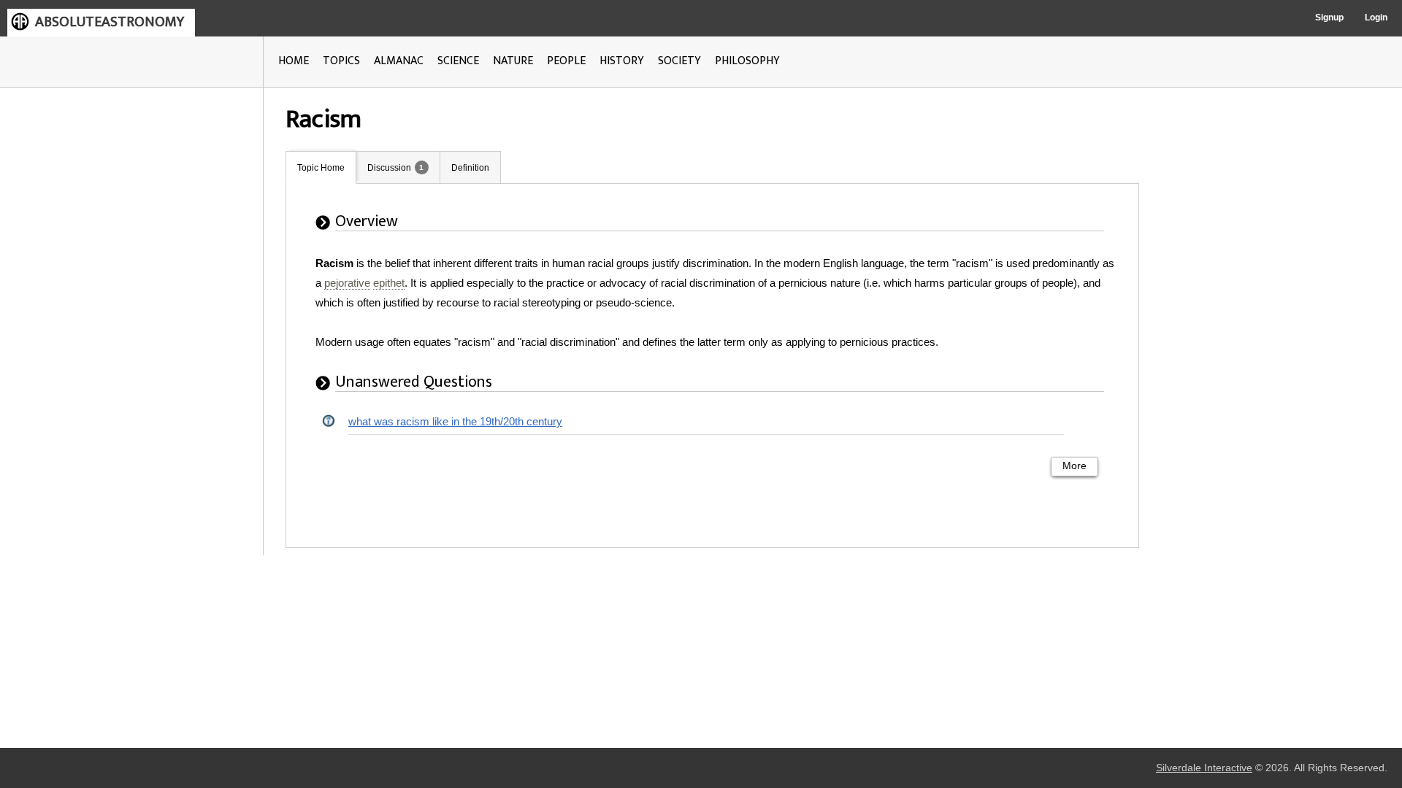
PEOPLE (566, 61)
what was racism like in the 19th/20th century (455, 421)
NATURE (513, 61)
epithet (389, 283)
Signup (1329, 17)
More (1074, 465)
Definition (470, 168)
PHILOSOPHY (747, 61)
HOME (293, 61)
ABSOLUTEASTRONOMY (109, 21)
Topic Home (321, 168)
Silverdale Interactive (1204, 767)
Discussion (389, 168)
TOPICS (341, 61)
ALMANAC (399, 61)
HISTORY (622, 61)
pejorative (347, 283)
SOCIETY (679, 61)
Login (1376, 17)
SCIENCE (458, 61)
